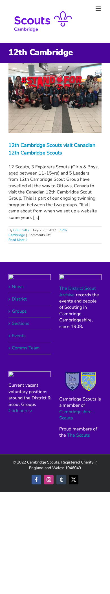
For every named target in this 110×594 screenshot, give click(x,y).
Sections (20, 323)
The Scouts (78, 435)
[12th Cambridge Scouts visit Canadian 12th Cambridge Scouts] (55, 98)
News (18, 287)
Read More (16, 240)
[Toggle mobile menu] (99, 9)
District (19, 299)
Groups (19, 311)
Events (19, 336)
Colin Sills (21, 230)
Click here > (20, 411)
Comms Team (26, 348)
